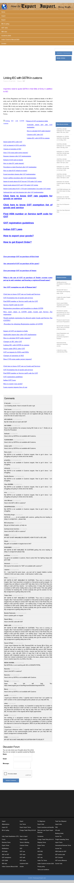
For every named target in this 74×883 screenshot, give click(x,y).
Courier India (58, 863)
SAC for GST (5, 854)
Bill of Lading (5, 24)
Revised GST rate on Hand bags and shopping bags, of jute (63, 291)
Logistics (39, 854)
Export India (40, 824)
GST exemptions (6, 857)
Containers (40, 836)
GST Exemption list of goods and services (18, 298)
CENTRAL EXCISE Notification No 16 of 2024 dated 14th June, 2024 (63, 130)
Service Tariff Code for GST (13, 305)
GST (24, 81)
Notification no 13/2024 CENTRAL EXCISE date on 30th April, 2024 (63, 153)
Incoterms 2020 (6, 36)
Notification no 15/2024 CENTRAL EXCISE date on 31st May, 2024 (63, 138)
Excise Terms (41, 845)
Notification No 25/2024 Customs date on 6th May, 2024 (63, 183)
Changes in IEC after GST (12, 341)
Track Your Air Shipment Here (63, 205)
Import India (58, 824)
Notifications (5, 848)
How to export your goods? (13, 384)
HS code (57, 830)
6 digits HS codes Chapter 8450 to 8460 (63, 298)
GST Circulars (59, 857)
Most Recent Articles (62, 124)
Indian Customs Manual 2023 (10, 39)
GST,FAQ (40, 851)
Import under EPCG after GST (14, 349)
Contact (3, 43)
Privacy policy (41, 866)
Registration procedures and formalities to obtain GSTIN (23, 308)
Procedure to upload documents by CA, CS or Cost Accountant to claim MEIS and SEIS (63, 313)
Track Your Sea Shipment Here (63, 211)
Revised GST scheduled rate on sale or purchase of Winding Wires (63, 327)
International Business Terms (63, 845)
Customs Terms (24, 845)
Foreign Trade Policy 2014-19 (45, 839)
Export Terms (5, 845)
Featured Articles (61, 277)
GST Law (22, 851)
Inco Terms (23, 824)
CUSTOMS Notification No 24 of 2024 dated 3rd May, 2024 (63, 190)
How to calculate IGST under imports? (17, 338)
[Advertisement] (28, 60)
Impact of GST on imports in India (15, 331)
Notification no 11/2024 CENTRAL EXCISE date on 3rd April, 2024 (63, 168)
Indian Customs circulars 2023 (45, 863)
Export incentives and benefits (45, 827)
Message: (6, 763)
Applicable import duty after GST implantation (19, 334)
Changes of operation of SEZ (13, 356)
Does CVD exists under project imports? (17, 359)
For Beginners (41, 821)
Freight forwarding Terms (62, 839)
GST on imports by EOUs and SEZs (16, 352)
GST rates (4, 28)
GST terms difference (61, 860)
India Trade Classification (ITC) (10, 836)
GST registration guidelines (13, 377)
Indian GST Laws (9, 380)
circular (22, 866)
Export (3, 20)
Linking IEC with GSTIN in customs (16, 345)
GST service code (60, 854)
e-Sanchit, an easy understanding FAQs (62, 351)
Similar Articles (61, 58)
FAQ (56, 827)
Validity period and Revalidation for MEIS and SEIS (63, 283)
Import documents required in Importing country (62, 344)
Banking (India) (59, 833)
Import (3, 16)
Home (3, 12)
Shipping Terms (41, 842)
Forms (3, 839)
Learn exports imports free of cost (15, 387)
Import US (4, 827)
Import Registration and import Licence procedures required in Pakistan (63, 335)
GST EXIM (5, 860)
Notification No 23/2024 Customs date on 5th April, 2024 (63, 198)
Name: (5, 754)
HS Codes (4, 851)
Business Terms (6, 842)
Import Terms (58, 842)
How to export (23, 839)
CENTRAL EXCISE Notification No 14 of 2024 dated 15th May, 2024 (63, 145)
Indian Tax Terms (42, 860)
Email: (5, 759)
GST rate (39, 857)
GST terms (23, 860)
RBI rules (4, 32)
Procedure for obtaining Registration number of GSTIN (23, 324)
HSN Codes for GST (60, 851)
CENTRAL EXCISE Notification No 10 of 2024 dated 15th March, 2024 (63, 175)
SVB (38, 848)
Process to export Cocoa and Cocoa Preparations (63, 320)
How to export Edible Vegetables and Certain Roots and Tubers (63, 304)
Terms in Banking (24, 842)
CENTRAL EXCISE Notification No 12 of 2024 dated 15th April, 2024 (63, 160)
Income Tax (58, 836)
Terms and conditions (43, 869)
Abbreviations (5, 824)
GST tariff (22, 857)
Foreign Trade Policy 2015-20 (28, 830)
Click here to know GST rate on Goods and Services (21, 294)
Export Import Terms (25, 827)
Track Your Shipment (60, 821)
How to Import (23, 836)
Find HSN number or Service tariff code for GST (20, 301)
